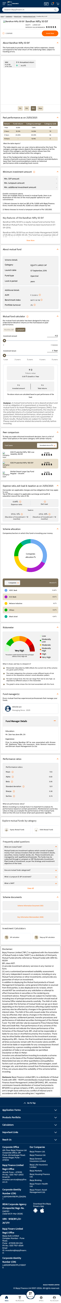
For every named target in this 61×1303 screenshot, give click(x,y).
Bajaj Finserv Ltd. (37, 1151)
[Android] (35, 1211)
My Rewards (20, 1301)
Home (6, 1301)
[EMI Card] (46, 3)
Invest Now (50, 33)
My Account (54, 1301)
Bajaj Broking (36, 1180)
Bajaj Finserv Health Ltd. (39, 1185)
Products (30, 1296)
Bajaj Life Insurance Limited (39, 1166)
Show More (30, 240)
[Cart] (57, 4)
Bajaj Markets (36, 1171)
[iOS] (42, 1211)
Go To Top (31, 1103)
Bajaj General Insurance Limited (38, 1160)
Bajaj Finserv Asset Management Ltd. (38, 1191)
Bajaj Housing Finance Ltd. (40, 1175)
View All (30, 888)
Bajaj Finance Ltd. (38, 1155)
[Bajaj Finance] (13, 3)
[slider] (4, 340)
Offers (41, 1301)
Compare (9, 33)
